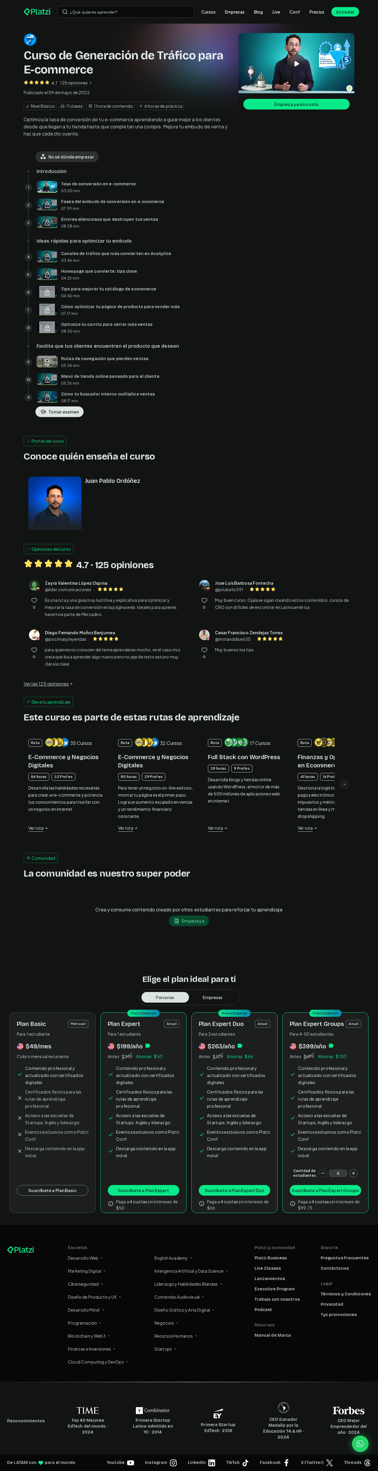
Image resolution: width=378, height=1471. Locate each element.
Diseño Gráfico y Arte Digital (182, 1310)
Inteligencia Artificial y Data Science (189, 1271)
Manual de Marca (273, 1335)
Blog (258, 11)
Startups (163, 1348)
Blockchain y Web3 (87, 1335)
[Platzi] (37, 12)
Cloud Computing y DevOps (96, 1361)
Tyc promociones (339, 1314)
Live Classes (268, 1268)
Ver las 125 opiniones (46, 684)
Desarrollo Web (83, 1258)
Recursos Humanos (173, 1335)
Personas (165, 997)
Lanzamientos (270, 1278)
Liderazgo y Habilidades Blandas (186, 1284)
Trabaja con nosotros (277, 1299)
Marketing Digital (84, 1271)
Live (276, 11)
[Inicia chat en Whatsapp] (360, 1444)
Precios (316, 11)
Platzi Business (271, 1258)
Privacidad (332, 1304)
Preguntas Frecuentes (345, 1258)
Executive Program (275, 1289)
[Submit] (65, 12)
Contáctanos (335, 1268)
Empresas (235, 11)
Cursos (208, 11)
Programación (82, 1322)
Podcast (263, 1309)
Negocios (164, 1322)
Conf (294, 11)
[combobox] (126, 12)
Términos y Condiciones (346, 1294)
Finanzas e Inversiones (89, 1348)
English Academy (171, 1258)
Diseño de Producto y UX (92, 1297)
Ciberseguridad (83, 1284)
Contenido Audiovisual (177, 1297)
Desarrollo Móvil (84, 1310)
